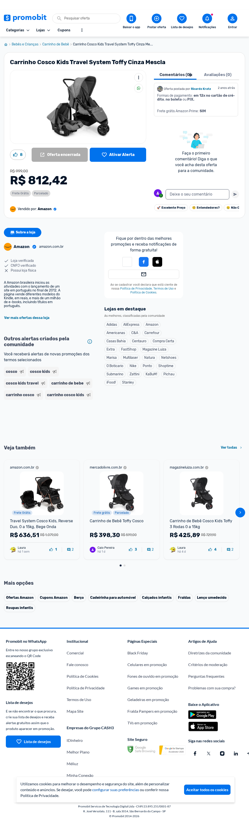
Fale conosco (77, 664)
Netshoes (168, 358)
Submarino (115, 374)
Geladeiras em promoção (148, 699)
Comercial (75, 653)
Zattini (134, 374)
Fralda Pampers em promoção (152, 711)
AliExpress (131, 325)
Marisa (112, 358)
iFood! (111, 382)
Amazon (152, 325)
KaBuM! (151, 374)
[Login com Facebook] (144, 262)
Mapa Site (75, 711)
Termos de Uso (163, 288)
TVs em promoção (142, 722)
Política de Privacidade (136, 288)
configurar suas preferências (115, 789)
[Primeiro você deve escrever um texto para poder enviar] (235, 194)
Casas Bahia (116, 341)
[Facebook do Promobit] (195, 753)
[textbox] (197, 194)
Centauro (139, 341)
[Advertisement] (49, 422)
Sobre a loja (25, 232)
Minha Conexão (80, 775)
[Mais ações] (138, 77)
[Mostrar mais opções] (82, 30)
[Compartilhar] (138, 88)
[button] (157, 262)
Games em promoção (145, 687)
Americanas (116, 333)
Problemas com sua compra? (211, 687)
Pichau (168, 374)
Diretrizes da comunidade (209, 653)
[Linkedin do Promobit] (236, 753)
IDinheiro (75, 740)
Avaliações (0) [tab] (217, 74)
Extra (111, 349)
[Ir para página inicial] (8, 44)
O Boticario (115, 366)
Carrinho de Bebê (55, 44)
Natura (149, 358)
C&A (134, 333)
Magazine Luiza (154, 349)
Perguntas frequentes (206, 676)
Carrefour (151, 333)
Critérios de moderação (207, 664)
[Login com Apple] (157, 262)
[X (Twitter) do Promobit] (208, 753)
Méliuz (72, 763)
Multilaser (130, 358)
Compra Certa (163, 341)
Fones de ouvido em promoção (152, 676)
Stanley (128, 382)
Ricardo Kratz (201, 89)
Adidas (112, 325)
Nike (133, 366)
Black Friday (137, 653)
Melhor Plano (78, 752)
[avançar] (240, 512)
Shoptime (165, 366)
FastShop (128, 349)
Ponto (147, 366)
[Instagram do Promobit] (222, 753)
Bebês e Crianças (25, 44)
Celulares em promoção (147, 664)
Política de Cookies (143, 292)
